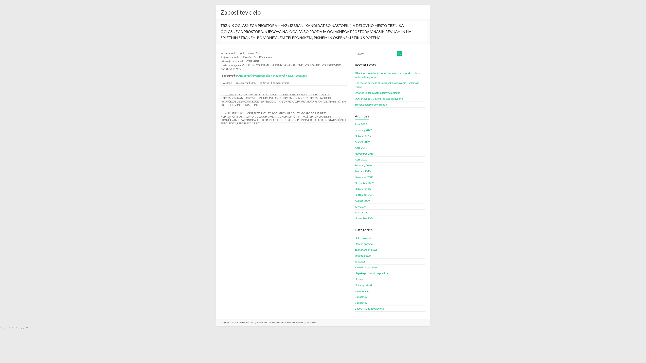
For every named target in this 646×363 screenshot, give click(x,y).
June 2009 (361, 212)
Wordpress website (5, 328)
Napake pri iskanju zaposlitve (371, 273)
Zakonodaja (362, 290)
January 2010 (363, 171)
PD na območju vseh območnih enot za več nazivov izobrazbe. (271, 75)
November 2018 (364, 153)
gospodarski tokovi (366, 249)
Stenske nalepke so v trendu (371, 104)
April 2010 (361, 159)
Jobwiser (360, 261)
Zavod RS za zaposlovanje (276, 82)
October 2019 (363, 135)
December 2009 (364, 177)
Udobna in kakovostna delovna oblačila (377, 92)
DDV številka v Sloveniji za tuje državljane (379, 98)
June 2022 (361, 124)
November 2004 (364, 218)
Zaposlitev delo (241, 12)
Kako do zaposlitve (366, 267)
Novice (359, 279)
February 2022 (363, 130)
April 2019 (361, 147)
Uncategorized (363, 285)
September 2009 (364, 194)
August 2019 (362, 141)
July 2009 (360, 206)
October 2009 (363, 188)
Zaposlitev (361, 296)
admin (228, 82)
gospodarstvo (363, 255)
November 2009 (364, 183)
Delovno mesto (363, 237)
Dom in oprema (364, 243)
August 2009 (362, 200)
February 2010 (363, 165)
